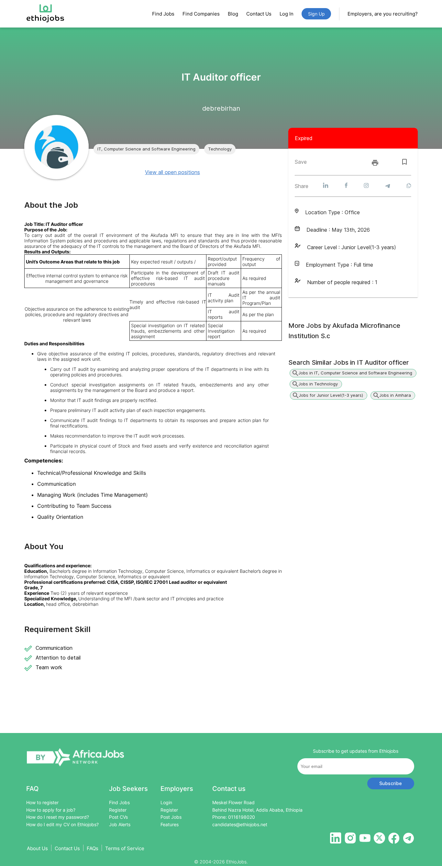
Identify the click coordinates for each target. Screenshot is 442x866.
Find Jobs (163, 14)
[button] (146, 149)
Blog (233, 14)
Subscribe (390, 783)
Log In (286, 14)
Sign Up (316, 14)
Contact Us (258, 14)
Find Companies (201, 14)
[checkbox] (404, 162)
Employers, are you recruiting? (383, 14)
